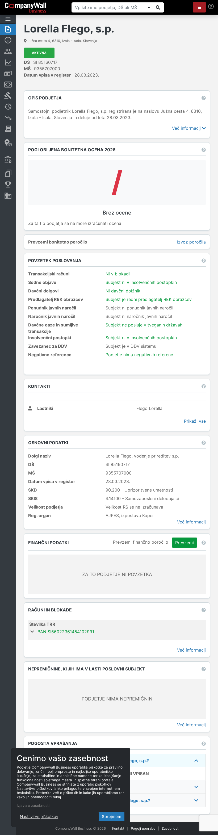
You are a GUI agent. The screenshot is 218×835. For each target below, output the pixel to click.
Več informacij (187, 128)
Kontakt (118, 828)
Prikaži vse (195, 421)
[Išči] (158, 7)
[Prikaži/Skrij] (149, 7)
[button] (199, 7)
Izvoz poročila (191, 242)
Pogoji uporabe (143, 828)
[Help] (211, 6)
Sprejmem (111, 816)
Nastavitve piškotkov (39, 816)
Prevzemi (184, 542)
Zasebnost (170, 828)
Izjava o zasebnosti (33, 805)
